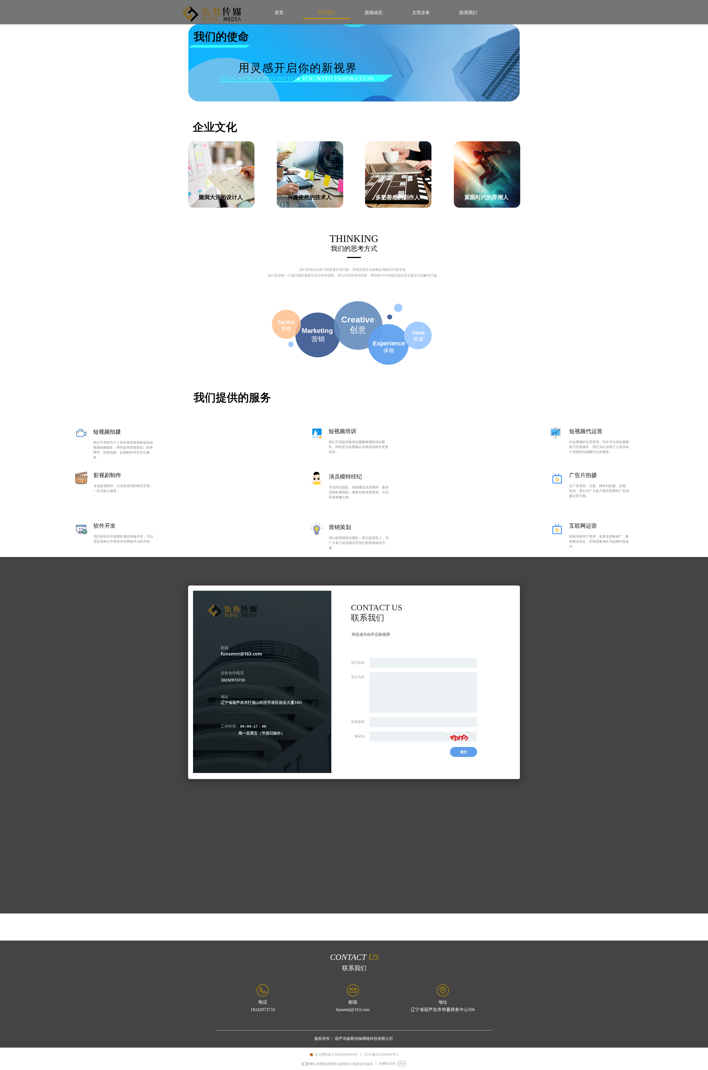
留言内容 (358, 677)
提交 (463, 752)
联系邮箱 (358, 722)
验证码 (360, 736)
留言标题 (358, 663)
